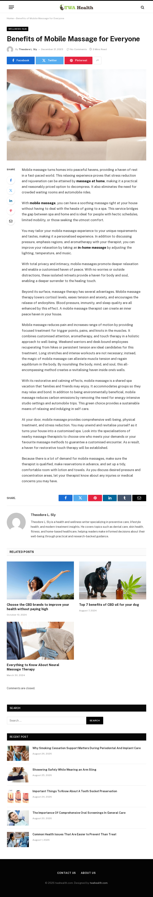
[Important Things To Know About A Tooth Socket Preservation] (18, 796)
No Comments (78, 49)
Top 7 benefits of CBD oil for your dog (109, 605)
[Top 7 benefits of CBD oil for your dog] (112, 580)
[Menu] (11, 7)
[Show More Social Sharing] (97, 60)
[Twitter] (11, 190)
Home (10, 18)
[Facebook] (11, 180)
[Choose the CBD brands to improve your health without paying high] (40, 580)
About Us (88, 872)
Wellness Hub (17, 29)
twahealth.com (99, 882)
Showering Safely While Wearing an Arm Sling (64, 769)
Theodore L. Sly (28, 49)
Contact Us (66, 872)
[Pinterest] (11, 211)
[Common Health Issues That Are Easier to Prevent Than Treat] (18, 839)
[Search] (142, 7)
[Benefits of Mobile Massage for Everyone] (76, 114)
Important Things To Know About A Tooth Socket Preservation (74, 791)
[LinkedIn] (11, 201)
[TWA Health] (76, 7)
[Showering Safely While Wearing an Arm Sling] (18, 774)
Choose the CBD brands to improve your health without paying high (38, 607)
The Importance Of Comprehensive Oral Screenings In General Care (79, 812)
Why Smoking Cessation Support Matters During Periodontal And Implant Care (86, 748)
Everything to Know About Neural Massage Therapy (33, 667)
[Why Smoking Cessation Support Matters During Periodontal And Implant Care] (18, 753)
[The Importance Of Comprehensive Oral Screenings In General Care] (18, 818)
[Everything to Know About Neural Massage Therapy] (40, 641)
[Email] (11, 221)
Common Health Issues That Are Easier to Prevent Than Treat (74, 834)
